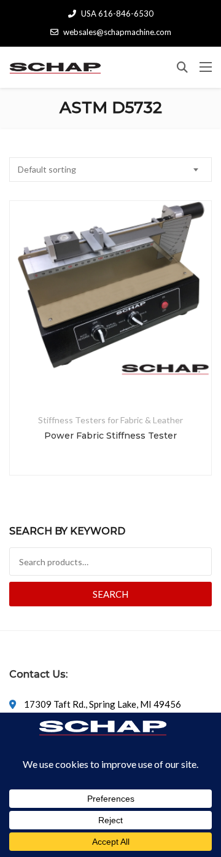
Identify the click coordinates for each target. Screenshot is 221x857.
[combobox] (110, 169)
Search (110, 594)
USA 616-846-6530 (117, 13)
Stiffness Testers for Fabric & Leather (110, 420)
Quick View (110, 373)
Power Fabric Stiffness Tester (110, 435)
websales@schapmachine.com (117, 32)
